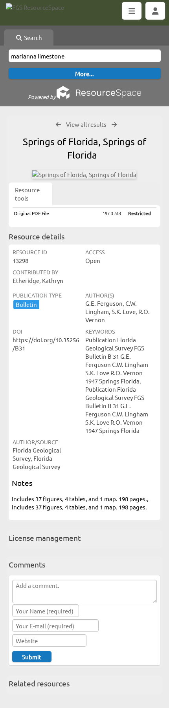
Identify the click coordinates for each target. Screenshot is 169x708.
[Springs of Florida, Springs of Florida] (84, 174)
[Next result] (114, 125)
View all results (86, 124)
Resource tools (27, 194)
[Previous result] (58, 125)
